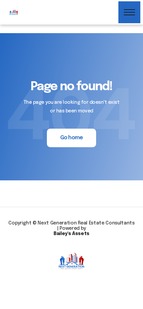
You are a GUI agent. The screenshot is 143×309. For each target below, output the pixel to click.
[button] (129, 12)
